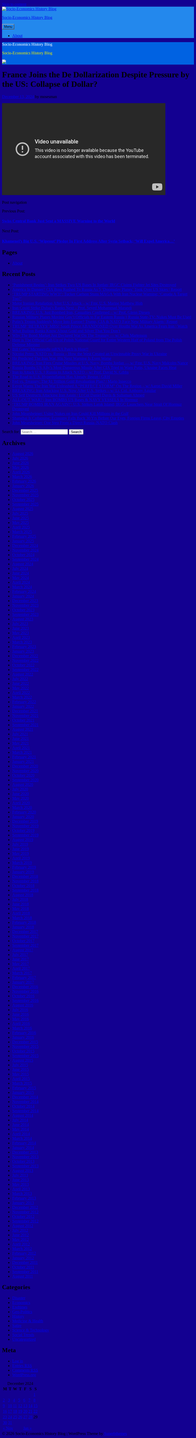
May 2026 (20, 467)
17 (10, 1411)
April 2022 (21, 692)
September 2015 (25, 1055)
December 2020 (25, 766)
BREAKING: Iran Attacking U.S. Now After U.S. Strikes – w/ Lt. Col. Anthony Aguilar (84, 390)
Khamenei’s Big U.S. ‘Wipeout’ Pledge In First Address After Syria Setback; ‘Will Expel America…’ (88, 241)
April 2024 (21, 582)
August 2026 (22, 453)
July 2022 (20, 679)
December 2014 (25, 1097)
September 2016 (25, 1000)
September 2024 (25, 559)
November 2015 (25, 1046)
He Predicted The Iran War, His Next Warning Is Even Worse (61, 358)
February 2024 (24, 591)
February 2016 (24, 1032)
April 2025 (21, 527)
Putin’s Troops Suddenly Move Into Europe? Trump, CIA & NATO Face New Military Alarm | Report (94, 321)
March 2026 (22, 476)
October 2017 (23, 941)
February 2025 (24, 536)
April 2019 (21, 858)
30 (5, 1422)
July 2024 (20, 568)
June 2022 (20, 683)
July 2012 (20, 1230)
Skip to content (14, 4)
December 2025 (25, 490)
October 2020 (23, 775)
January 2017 (23, 982)
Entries (22, 1365)
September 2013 (25, 1166)
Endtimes (19, 1307)
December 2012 (25, 1207)
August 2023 (22, 619)
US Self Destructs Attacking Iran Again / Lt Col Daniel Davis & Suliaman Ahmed (78, 395)
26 (20, 1417)
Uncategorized (24, 1339)
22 (35, 1411)
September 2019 (25, 835)
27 (25, 1417)
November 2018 (25, 881)
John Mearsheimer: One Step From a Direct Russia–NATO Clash (65, 423)
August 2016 (22, 1005)
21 (30, 1411)
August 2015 (22, 1060)
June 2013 (20, 1180)
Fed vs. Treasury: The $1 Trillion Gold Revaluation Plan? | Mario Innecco (71, 381)
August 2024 (22, 564)
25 (15, 1417)
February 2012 (24, 1253)
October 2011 (23, 1267)
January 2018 (23, 927)
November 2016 (25, 991)
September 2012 (25, 1221)
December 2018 (25, 876)
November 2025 (25, 495)
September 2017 (25, 945)
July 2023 (20, 623)
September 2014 (25, 1111)
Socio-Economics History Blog (27, 17)
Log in (17, 1361)
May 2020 (20, 798)
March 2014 (22, 1138)
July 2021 (20, 734)
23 (5, 1417)
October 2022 (23, 665)
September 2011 (25, 1271)
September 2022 (25, 669)
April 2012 (21, 1244)
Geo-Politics (22, 1312)
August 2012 (22, 1226)
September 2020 (25, 780)
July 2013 (20, 1175)
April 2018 (21, 913)
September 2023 (25, 614)
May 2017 (20, 964)
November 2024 (25, 550)
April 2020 (21, 803)
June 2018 (20, 904)
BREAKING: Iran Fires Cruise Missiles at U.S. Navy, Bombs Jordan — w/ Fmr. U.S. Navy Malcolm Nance (100, 363)
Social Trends (23, 1335)
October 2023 (23, 610)
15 (35, 1406)
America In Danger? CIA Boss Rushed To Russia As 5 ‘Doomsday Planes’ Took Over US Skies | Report (97, 289)
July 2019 (20, 844)
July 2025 (20, 513)
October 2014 (23, 1106)
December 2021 (25, 711)
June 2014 (20, 1124)
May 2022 (20, 688)
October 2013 (23, 1161)
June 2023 (20, 628)
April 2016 (21, 1023)
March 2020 (22, 807)
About (17, 35)
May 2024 (20, 578)
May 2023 (20, 633)
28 (30, 1417)
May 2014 (20, 1129)
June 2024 (20, 573)
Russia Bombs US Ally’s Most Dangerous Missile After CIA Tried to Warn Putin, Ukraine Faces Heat (94, 367)
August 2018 (22, 895)
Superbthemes (115, 1433)
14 (30, 1406)
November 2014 (25, 1101)
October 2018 (23, 885)
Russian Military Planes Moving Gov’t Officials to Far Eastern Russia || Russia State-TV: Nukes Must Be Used (101, 317)
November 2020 (25, 771)
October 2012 (23, 1216)
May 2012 (20, 1239)
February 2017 (24, 977)
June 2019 (20, 849)
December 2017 (25, 931)
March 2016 (22, 1028)
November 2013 (25, 1157)
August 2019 (22, 839)
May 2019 (20, 853)
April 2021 (21, 748)
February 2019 (24, 867)
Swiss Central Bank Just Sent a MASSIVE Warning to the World (58, 221)
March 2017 (22, 973)
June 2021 (20, 738)
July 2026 (20, 458)
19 (20, 1411)
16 (5, 1411)
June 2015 (20, 1069)
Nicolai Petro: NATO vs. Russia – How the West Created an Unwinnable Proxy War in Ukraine (89, 354)
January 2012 (23, 1258)
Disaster (18, 1298)
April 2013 (21, 1189)
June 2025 (20, 518)
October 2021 (23, 720)
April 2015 (21, 1078)
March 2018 (22, 918)
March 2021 (22, 752)
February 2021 (24, 757)
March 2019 (22, 862)
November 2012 (25, 1212)
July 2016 (20, 1010)
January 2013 (23, 1203)
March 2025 (22, 532)
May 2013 (20, 1184)
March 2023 (22, 642)
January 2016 (23, 1037)
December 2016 (25, 987)
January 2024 (23, 596)
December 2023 (25, 600)
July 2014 (20, 1120)
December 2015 (25, 1042)
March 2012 (22, 1249)
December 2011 (25, 1262)
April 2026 (21, 472)
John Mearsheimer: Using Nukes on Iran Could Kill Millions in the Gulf (70, 413)
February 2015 (24, 1088)
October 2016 (23, 996)
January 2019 (23, 872)
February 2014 (24, 1143)
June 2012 (20, 1235)
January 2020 (23, 816)
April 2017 (21, 968)
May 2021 (20, 743)
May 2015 (20, 1074)
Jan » (27, 1428)
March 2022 (22, 697)
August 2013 (22, 1170)
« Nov (8, 1428)
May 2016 (20, 1019)
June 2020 (20, 794)
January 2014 (23, 1147)
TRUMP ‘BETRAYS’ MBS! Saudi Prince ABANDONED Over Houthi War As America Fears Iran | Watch (100, 326)
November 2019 (25, 826)
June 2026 (20, 463)
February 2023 (24, 646)
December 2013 (25, 1152)
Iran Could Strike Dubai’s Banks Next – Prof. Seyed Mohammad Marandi (72, 308)
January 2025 (23, 541)
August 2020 (22, 784)
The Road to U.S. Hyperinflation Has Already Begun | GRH (61, 377)
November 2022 (25, 660)
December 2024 (25, 545)
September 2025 (25, 504)
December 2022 (25, 656)
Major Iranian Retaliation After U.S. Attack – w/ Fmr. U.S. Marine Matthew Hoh (77, 303)
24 (10, 1417)
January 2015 (23, 1092)
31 (10, 1422)
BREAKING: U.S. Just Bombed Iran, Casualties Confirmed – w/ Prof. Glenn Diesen (81, 312)
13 (25, 1406)
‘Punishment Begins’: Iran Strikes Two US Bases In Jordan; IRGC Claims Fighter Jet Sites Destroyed (94, 285)
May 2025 (20, 522)
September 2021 (25, 725)
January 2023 (23, 651)
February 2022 (24, 702)
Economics (21, 1302)
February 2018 (24, 922)
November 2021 (25, 715)
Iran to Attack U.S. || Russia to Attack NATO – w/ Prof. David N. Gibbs (70, 372)
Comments (25, 1370)
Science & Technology (30, 1330)
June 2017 (20, 959)
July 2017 (20, 954)
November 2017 (25, 936)
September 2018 (25, 890)
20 (25, 1411)
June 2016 (20, 1014)
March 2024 (22, 587)
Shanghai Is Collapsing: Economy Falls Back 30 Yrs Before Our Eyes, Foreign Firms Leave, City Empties (98, 418)
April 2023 (21, 637)
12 (20, 1406)
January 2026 (23, 486)
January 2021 (23, 761)
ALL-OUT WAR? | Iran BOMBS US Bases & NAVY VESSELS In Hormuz (75, 400)
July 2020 (20, 789)
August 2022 (22, 674)
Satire (16, 1325)
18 (15, 1411)
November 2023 (25, 605)
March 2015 (22, 1083)
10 (10, 1406)
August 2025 (22, 509)
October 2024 (23, 555)
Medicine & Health (27, 1321)
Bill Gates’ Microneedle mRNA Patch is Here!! (50, 349)
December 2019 (25, 821)
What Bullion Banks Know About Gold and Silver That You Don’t (66, 331)
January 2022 (23, 706)
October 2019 (23, 830)
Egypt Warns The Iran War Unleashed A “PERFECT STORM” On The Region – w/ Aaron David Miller (97, 386)
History (18, 1316)
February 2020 (24, 812)
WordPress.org (24, 1375)
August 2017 (22, 950)
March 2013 (22, 1193)
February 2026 (24, 481)
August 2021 (22, 729)
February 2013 (24, 1198)
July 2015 (20, 1065)
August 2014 (22, 1115)
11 (15, 1406)
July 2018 (20, 899)
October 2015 (23, 1051)
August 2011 (22, 1276)
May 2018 (20, 908)
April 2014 (21, 1134)
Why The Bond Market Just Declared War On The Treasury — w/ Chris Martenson (79, 335)
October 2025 (23, 499)
